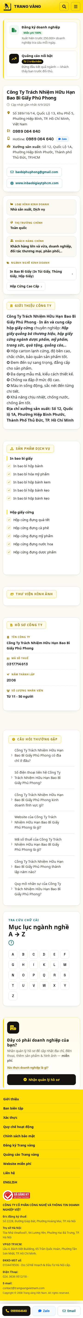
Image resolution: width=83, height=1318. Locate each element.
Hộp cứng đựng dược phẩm (34, 552)
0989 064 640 (26, 131)
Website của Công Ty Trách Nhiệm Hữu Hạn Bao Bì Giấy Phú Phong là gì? (37, 821)
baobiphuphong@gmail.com (36, 172)
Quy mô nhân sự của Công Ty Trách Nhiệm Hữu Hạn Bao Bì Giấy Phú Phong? (38, 888)
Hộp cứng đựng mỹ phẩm (33, 536)
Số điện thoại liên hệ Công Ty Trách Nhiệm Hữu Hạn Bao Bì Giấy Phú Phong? (38, 777)
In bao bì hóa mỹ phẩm (31, 474)
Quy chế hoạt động (18, 1127)
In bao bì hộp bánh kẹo (31, 490)
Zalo (64, 139)
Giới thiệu (11, 1099)
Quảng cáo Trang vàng (21, 1154)
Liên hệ (9, 1173)
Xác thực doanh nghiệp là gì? (27, 1068)
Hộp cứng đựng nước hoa (33, 544)
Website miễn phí (17, 1163)
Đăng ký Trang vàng (19, 1145)
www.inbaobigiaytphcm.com (37, 183)
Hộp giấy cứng (22, 512)
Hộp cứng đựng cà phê (31, 528)
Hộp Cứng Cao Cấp (24, 286)
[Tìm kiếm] (64, 6)
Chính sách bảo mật (19, 1136)
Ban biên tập (13, 1108)
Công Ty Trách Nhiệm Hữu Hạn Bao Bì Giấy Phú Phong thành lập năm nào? (39, 866)
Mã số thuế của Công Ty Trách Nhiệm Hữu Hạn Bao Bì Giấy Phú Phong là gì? (38, 844)
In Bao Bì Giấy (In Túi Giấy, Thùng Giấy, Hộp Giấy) (36, 273)
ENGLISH (10, 1182)
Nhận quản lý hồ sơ (44, 1079)
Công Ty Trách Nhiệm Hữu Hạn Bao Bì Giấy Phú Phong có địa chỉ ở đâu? (39, 755)
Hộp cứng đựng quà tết (31, 520)
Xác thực (10, 1117)
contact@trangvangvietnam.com (23, 1288)
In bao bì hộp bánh (28, 466)
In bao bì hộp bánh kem (31, 482)
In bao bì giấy (21, 458)
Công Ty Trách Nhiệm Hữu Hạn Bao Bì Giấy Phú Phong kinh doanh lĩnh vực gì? (39, 799)
